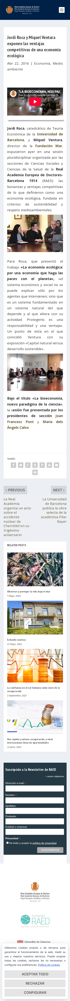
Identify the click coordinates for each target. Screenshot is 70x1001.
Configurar (35, 993)
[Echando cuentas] (35, 617)
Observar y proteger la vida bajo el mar (28, 591)
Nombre (11, 795)
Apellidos (10, 805)
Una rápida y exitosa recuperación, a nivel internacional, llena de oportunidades (30, 741)
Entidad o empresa (16, 826)
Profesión (10, 816)
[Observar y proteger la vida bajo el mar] (35, 569)
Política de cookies (49, 964)
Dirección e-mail (15, 783)
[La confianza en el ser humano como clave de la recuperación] (35, 666)
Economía (42, 63)
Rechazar (35, 983)
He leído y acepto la (33, 843)
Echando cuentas (16, 639)
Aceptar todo (35, 974)
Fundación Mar (48, 146)
